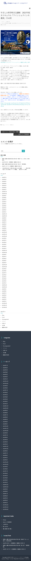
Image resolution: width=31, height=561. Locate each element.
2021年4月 (5, 477)
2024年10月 (5, 408)
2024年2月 (4, 230)
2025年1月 (5, 403)
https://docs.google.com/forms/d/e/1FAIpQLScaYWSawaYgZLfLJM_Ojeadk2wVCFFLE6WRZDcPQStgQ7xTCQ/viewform (15, 105)
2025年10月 (4, 193)
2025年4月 (4, 205)
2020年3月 (4, 299)
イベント (7, 124)
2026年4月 (4, 183)
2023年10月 (4, 236)
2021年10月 (4, 266)
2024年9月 (5, 410)
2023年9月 (4, 238)
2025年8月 (4, 197)
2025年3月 (4, 207)
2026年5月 (4, 181)
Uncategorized (5, 319)
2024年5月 (4, 226)
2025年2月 (5, 401)
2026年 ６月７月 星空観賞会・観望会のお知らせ (12, 166)
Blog (3, 124)
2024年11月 (5, 405)
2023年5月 (4, 244)
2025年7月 (4, 199)
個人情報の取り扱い (7, 528)
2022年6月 (4, 258)
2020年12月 (4, 285)
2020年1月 (4, 301)
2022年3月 (4, 262)
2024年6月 (4, 224)
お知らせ (8, 21)
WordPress (26, 558)
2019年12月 (4, 303)
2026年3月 (4, 185)
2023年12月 (4, 232)
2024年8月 (4, 220)
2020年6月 (4, 295)
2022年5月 (4, 260)
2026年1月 (4, 189)
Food (3, 317)
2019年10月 (4, 307)
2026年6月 (4, 179)
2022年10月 (4, 252)
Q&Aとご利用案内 (7, 522)
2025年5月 (4, 203)
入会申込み (5, 524)
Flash (10, 558)
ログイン (14, 143)
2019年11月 (4, 305)
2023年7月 (4, 240)
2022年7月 (4, 256)
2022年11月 (4, 250)
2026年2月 (4, 187)
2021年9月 (4, 268)
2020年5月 (4, 297)
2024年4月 (4, 228)
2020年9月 (4, 289)
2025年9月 (4, 195)
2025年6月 (4, 201)
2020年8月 (4, 291)
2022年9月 (4, 254)
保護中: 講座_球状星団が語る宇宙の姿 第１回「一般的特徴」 (14, 164)
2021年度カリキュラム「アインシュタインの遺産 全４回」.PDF (15, 62)
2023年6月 (4, 242)
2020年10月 (4, 287)
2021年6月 (4, 274)
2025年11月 (4, 191)
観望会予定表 (4, 327)
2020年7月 (4, 293)
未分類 (3, 325)
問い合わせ (5, 526)
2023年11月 (4, 234)
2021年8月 (4, 270)
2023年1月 (4, 248)
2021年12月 (4, 264)
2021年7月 (4, 272)
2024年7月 (4, 222)
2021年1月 (5, 482)
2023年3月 (4, 246)
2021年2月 (5, 480)
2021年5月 (5, 475)
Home (4, 519)
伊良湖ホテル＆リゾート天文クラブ (17, 557)
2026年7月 (4, 177)
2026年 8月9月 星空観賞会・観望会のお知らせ (11, 162)
